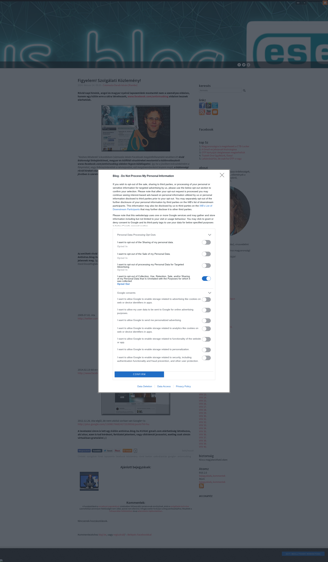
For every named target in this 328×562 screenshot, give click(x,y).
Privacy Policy (183, 386)
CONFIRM (139, 374)
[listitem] (164, 235)
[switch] (206, 242)
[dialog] (164, 281)
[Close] (223, 176)
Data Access (164, 386)
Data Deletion (144, 386)
